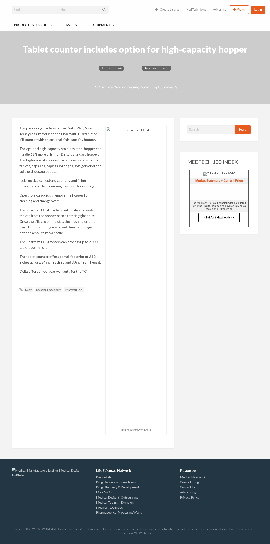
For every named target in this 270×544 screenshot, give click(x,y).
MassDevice (104, 492)
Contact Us (187, 487)
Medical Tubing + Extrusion (115, 502)
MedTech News (196, 9)
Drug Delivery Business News (116, 482)
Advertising (188, 492)
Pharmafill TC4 (74, 289)
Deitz (28, 289)
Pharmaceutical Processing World (123, 87)
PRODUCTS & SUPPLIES (31, 25)
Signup (241, 9)
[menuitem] (167, 9)
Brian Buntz (113, 68)
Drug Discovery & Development (117, 487)
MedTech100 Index (109, 507)
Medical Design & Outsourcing (117, 497)
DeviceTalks (104, 477)
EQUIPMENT (101, 25)
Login (258, 9)
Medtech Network (193, 477)
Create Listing (169, 9)
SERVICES (70, 25)
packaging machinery (48, 289)
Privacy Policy (189, 497)
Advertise (219, 9)
